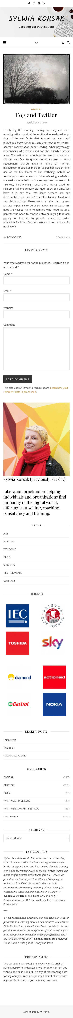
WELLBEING (10, 816)
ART (5, 533)
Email (7, 290)
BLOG (6, 557)
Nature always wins (14, 755)
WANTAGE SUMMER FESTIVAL (21, 808)
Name (7, 274)
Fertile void (9, 739)
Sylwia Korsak (36, 19)
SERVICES (9, 565)
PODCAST (9, 541)
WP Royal (44, 1011)
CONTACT (9, 580)
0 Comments (63, 237)
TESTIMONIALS (12, 572)
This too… (9, 747)
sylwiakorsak (14, 237)
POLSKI (7, 792)
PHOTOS (8, 785)
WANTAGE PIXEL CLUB (17, 800)
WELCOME (9, 549)
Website (8, 307)
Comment (9, 324)
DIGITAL (36, 109)
